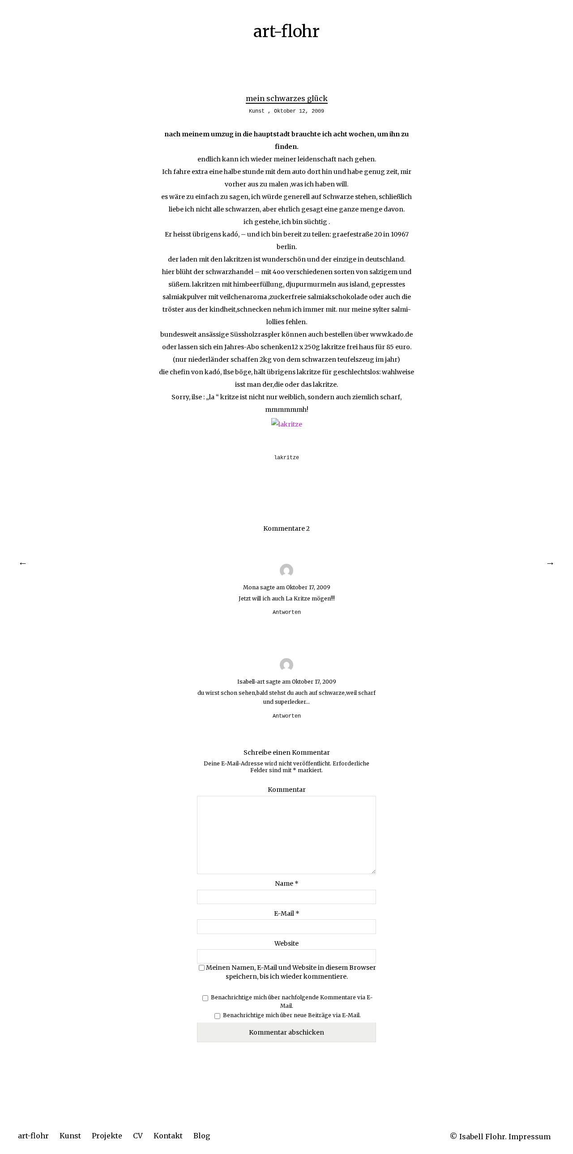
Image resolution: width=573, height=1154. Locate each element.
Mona (251, 587)
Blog (201, 1135)
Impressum (530, 1136)
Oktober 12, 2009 (299, 111)
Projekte (107, 1135)
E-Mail (286, 913)
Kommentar (287, 790)
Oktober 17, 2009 (308, 587)
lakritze (286, 458)
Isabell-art (251, 681)
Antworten (287, 612)
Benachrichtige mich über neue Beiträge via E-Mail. (292, 1015)
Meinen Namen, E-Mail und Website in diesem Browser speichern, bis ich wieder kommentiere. (291, 972)
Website (286, 943)
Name (287, 883)
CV (138, 1135)
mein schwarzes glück (287, 98)
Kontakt (168, 1135)
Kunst (70, 1135)
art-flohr (33, 1135)
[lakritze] (286, 424)
